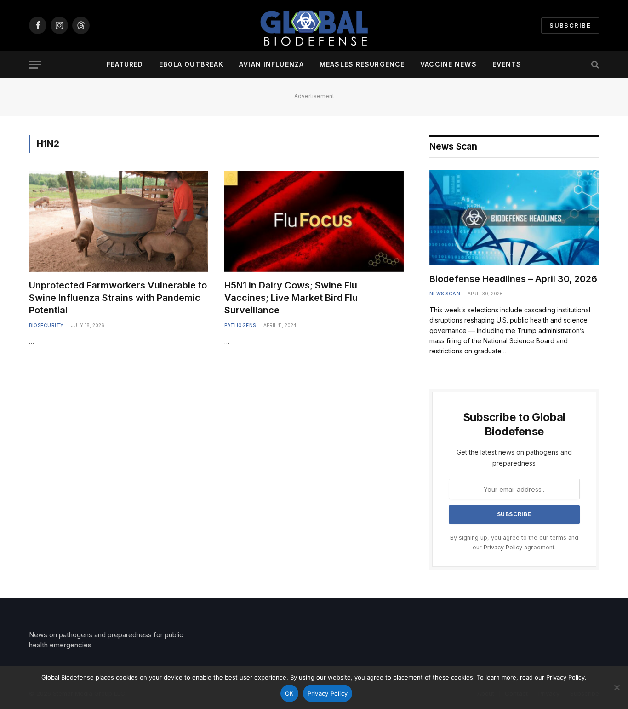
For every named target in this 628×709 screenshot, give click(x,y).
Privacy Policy (503, 547)
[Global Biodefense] (313, 25)
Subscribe (570, 25)
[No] (616, 687)
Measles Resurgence (362, 64)
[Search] (594, 64)
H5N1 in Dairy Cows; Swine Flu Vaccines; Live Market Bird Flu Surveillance (291, 298)
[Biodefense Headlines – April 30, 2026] (514, 217)
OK (289, 693)
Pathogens (240, 325)
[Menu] (35, 64)
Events (507, 64)
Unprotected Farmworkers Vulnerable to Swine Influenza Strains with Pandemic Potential (118, 298)
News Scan (445, 293)
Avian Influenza (271, 64)
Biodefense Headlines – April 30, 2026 (513, 278)
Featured (125, 64)
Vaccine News (448, 64)
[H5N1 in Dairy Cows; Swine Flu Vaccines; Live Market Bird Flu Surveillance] (313, 221)
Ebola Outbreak (191, 64)
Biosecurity (46, 325)
